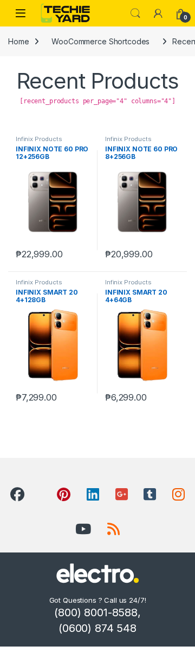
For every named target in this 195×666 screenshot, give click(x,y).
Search (135, 13)
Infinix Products (39, 139)
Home (18, 41)
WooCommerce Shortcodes (100, 41)
